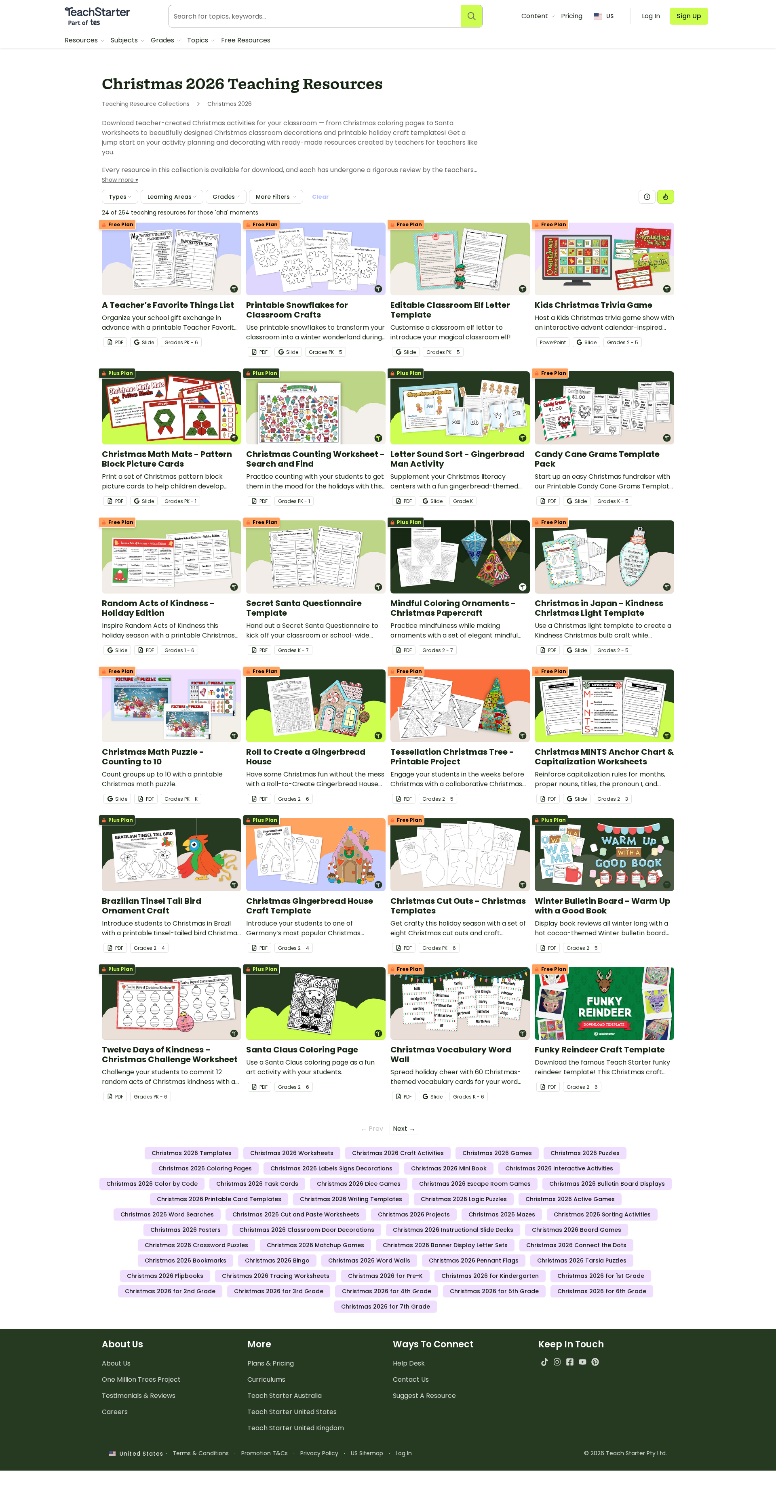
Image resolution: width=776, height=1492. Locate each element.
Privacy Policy (319, 1453)
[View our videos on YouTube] (582, 1362)
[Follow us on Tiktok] (544, 1362)
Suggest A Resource (424, 1395)
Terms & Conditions (201, 1453)
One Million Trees (141, 1379)
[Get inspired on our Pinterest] (595, 1362)
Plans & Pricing (270, 1363)
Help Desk (409, 1363)
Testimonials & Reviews (138, 1395)
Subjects (125, 40)
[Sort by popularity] (665, 197)
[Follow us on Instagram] (557, 1362)
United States (139, 1454)
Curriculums (266, 1379)
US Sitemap (367, 1453)
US (610, 16)
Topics (198, 40)
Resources (82, 40)
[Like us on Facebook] (569, 1362)
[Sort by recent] (647, 197)
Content (535, 16)
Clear (320, 197)
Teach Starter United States (292, 1411)
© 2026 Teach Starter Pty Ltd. (625, 1453)
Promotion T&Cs (264, 1453)
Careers (115, 1411)
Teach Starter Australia (284, 1395)
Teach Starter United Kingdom (295, 1428)
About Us (116, 1363)
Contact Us (411, 1379)
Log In (404, 1453)
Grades (163, 40)
